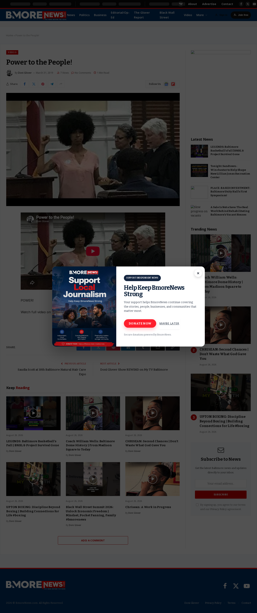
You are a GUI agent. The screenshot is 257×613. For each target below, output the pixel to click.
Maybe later (169, 323)
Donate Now (140, 323)
